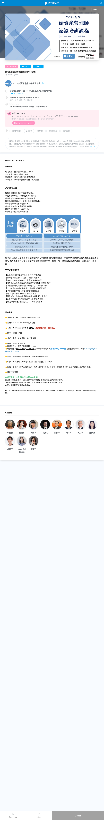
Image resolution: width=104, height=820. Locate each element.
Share (95, 9)
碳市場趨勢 (66, 131)
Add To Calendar (16, 93)
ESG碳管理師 (53, 131)
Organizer (13, 817)
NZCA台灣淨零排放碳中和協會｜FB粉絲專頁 (27, 106)
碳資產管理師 (16, 131)
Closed (78, 815)
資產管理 (40, 131)
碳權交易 (29, 131)
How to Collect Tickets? (23, 123)
